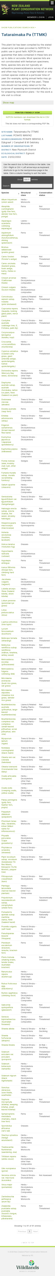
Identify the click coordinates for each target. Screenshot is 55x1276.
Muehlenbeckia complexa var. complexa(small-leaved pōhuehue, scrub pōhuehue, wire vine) (9, 726)
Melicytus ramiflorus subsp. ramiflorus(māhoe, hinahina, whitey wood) (9, 650)
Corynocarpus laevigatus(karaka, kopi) (7, 335)
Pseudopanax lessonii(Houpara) (7, 936)
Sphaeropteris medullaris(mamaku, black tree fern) (8, 1118)
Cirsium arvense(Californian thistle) (8, 280)
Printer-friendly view (27, 113)
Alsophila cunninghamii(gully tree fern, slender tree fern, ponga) (9, 211)
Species (5, 192)
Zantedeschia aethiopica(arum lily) (7, 1199)
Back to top (27, 1243)
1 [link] (29, 1231)
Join (51, 17)
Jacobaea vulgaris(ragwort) (6, 582)
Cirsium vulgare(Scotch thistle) (8, 288)
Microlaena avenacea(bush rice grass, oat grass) (9, 682)
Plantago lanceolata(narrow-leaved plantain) (8, 889)
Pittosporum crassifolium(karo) (7, 879)
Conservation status (45, 193)
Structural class (26, 193)
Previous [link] (22, 1231)
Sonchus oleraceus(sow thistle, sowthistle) (6, 1091)
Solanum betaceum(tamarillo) (6, 1066)
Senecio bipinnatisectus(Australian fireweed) (8, 1021)
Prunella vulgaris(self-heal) (8, 927)
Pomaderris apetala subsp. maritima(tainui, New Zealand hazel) (8, 917)
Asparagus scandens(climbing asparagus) (6, 225)
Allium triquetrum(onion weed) (9, 200)
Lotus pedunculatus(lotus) (7, 612)
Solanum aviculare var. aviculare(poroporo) (7, 1056)
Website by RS (27, 1255)
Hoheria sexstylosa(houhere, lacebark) (6, 536)
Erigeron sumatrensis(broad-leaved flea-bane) (8, 429)
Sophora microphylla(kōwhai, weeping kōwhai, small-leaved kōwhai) (9, 1104)
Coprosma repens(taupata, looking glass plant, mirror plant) (9, 312)
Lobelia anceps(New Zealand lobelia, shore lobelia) (8, 592)
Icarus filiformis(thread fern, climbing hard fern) (8, 571)
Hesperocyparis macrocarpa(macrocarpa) (8, 525)
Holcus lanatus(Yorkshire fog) (8, 545)
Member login (36, 17)
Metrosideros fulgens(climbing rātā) (8, 671)
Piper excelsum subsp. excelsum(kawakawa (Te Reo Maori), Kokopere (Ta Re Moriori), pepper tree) (9, 864)
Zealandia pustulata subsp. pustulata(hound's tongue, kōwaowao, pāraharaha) (9, 1212)
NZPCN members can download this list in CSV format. (27, 118)
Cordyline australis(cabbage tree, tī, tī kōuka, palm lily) (9, 324)
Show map (8, 102)
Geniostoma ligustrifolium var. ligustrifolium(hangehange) (9, 500)
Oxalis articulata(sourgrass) (8, 777)
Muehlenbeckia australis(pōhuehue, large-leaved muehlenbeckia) (9, 709)
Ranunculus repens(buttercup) (6, 974)
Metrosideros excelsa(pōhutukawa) (7, 662)
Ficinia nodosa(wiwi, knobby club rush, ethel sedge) (8, 465)
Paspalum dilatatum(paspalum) (6, 814)
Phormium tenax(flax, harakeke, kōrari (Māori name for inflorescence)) (8, 826)
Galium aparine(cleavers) (8, 485)
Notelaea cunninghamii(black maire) (7, 750)
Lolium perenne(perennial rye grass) (8, 603)
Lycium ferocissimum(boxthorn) (7, 631)
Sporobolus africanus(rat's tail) (6, 1128)
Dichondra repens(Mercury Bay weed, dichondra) (9, 373)
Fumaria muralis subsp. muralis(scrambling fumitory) (8, 477)
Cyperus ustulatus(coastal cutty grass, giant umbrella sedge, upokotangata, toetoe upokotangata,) (9, 359)
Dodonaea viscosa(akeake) (6, 402)
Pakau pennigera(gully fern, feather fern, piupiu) (9, 804)
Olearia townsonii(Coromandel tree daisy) (9, 769)
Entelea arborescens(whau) (7, 418)
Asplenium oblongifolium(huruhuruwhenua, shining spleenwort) (9, 237)
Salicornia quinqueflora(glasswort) (7, 1007)
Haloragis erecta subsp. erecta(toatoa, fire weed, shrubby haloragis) (8, 513)
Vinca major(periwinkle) (6, 1185)
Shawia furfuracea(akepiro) (6, 1038)
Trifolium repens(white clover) (8, 1157)
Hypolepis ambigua (6, 561)
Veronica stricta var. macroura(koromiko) (8, 1178)
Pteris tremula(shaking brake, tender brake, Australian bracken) (8, 962)
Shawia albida (7, 1028)
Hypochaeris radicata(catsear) (7, 553)
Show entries (27, 179)
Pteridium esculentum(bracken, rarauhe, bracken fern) (9, 948)
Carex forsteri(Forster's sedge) (9, 257)
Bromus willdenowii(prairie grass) (7, 249)
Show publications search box (18, 27)
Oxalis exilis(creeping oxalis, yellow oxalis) (9, 790)
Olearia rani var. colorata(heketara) (8, 760)
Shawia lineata (8, 1045)
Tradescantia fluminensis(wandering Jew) (9, 1149)
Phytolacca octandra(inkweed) (6, 850)
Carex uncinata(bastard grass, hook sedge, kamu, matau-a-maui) (8, 268)
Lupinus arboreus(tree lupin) (9, 623)
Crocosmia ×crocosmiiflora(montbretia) (8, 344)
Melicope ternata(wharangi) (9, 639)
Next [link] (35, 1231)
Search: (6, 186)
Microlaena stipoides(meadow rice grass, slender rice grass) (7, 695)
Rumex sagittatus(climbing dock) (9, 994)
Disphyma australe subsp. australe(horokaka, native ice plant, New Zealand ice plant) (9, 388)
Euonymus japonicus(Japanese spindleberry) (7, 441)
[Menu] (52, 3)
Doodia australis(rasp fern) (8, 410)
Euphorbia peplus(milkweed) (9, 450)
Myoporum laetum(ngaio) (6, 741)
